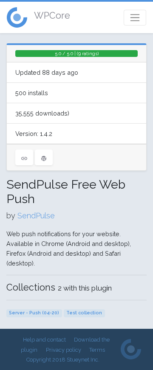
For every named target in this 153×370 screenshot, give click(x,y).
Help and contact (44, 339)
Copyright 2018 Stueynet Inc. (62, 359)
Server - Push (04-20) (34, 313)
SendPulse (36, 215)
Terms (97, 350)
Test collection (84, 313)
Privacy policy (63, 350)
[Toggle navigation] (135, 17)
